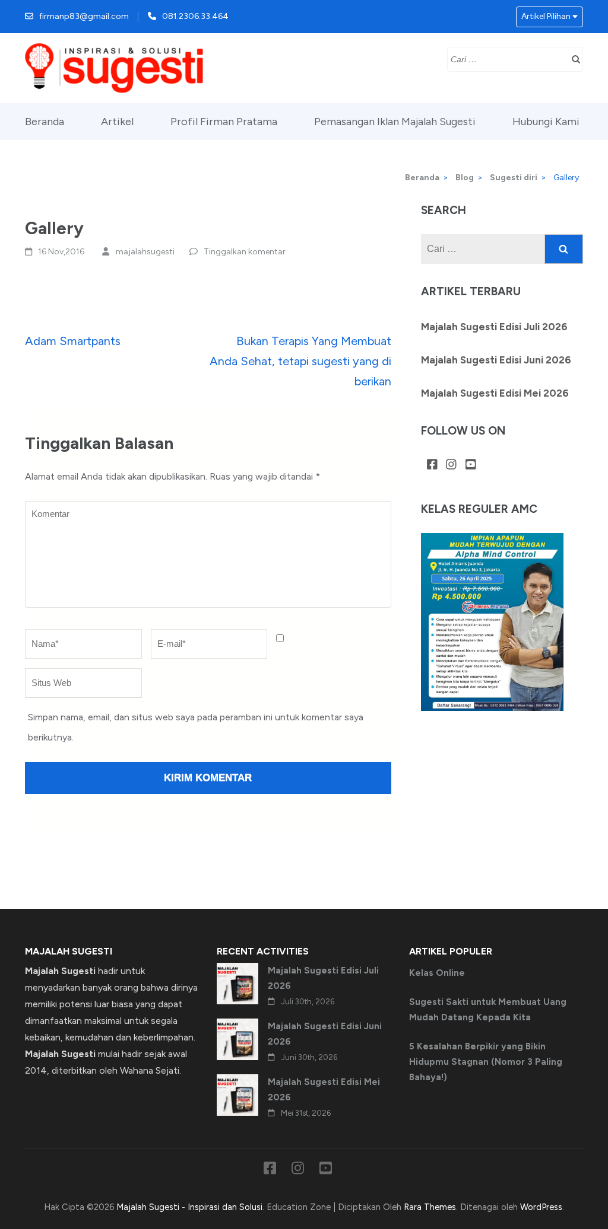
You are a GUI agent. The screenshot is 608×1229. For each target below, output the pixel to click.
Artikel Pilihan (546, 16)
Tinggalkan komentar (245, 252)
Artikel (117, 121)
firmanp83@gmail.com (84, 16)
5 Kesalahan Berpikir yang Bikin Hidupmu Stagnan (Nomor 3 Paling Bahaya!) (485, 1062)
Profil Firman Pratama (223, 121)
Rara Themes (430, 1207)
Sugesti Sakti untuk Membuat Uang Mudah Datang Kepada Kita (487, 1010)
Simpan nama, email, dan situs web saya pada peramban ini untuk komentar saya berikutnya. (195, 727)
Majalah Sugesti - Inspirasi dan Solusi (189, 1207)
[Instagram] (451, 465)
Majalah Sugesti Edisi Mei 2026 (495, 393)
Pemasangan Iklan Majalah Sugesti (395, 121)
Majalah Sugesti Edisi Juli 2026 (494, 327)
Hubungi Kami (546, 121)
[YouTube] (471, 465)
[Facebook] (432, 465)
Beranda (44, 121)
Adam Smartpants (73, 341)
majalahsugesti (145, 252)
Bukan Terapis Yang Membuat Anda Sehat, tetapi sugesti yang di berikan (300, 361)
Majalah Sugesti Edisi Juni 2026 (496, 360)
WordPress (541, 1207)
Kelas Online (437, 973)
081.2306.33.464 (195, 16)
